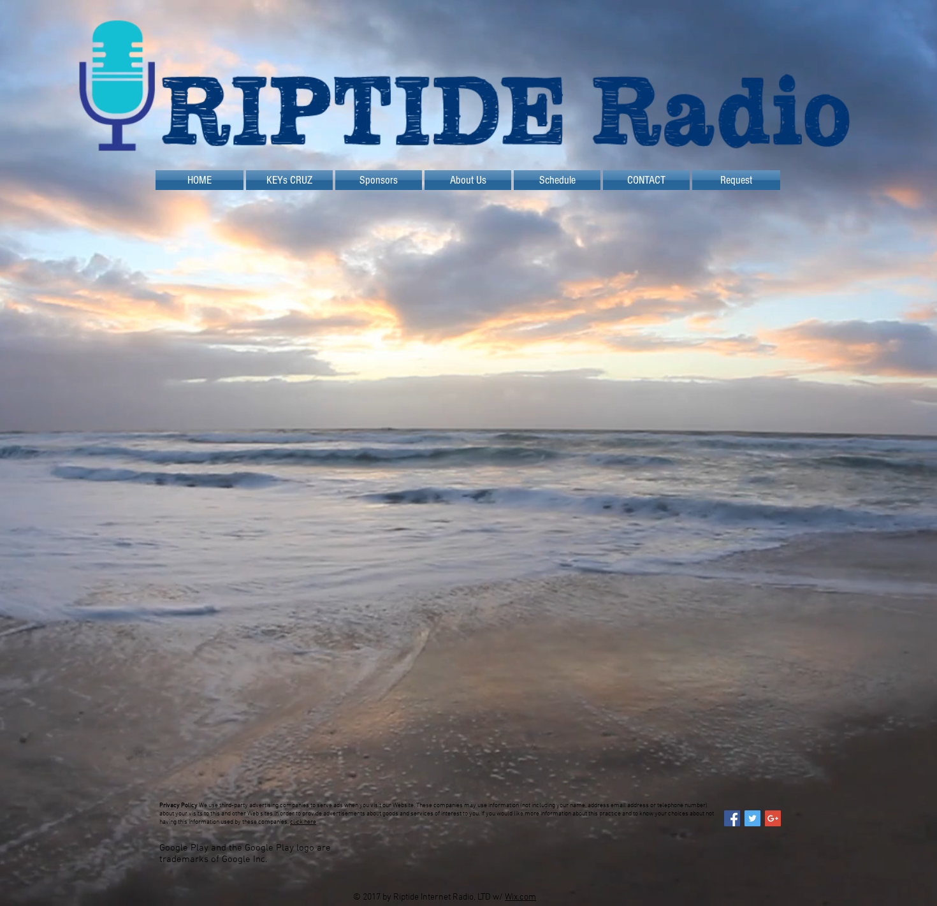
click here (303, 822)
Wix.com (520, 897)
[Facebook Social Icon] (732, 818)
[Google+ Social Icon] (773, 818)
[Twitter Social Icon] (752, 818)
